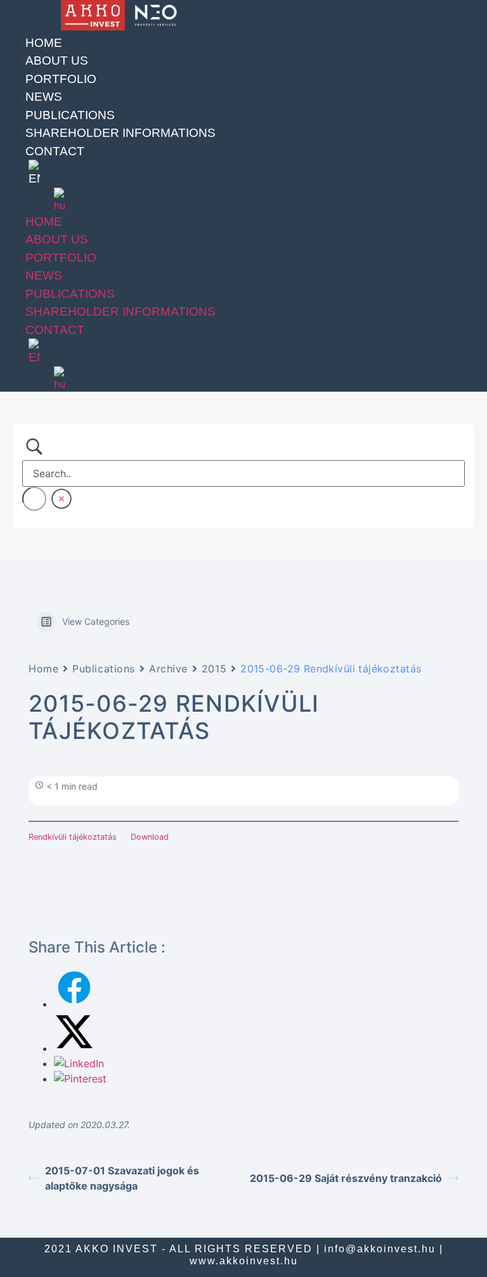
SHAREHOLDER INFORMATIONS (120, 132)
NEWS (43, 96)
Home (43, 42)
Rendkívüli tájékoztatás (73, 837)
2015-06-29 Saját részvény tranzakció (346, 1178)
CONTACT (54, 151)
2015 (214, 668)
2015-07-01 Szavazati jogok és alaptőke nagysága (122, 1178)
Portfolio (60, 79)
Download (150, 837)
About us (56, 60)
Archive (168, 668)
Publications (70, 115)
